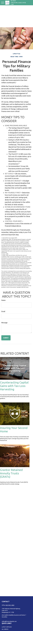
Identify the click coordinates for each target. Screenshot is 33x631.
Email (3, 311)
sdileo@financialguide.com (9, 621)
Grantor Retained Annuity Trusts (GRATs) (11, 473)
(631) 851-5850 (10, 605)
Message (4, 322)
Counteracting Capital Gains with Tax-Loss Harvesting (14, 386)
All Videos (5, 629)
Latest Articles (7, 627)
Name (3, 300)
